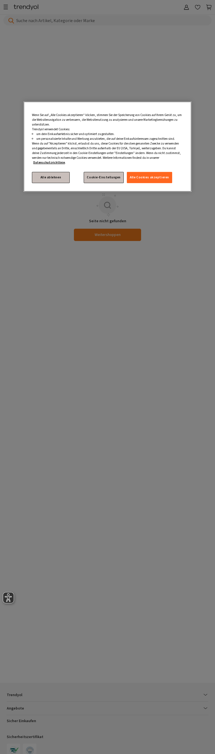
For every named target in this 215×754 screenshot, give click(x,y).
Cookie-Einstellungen (103, 177)
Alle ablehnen (51, 177)
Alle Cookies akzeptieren (149, 177)
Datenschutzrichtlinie (49, 162)
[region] (107, 146)
